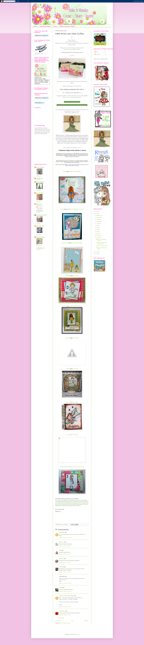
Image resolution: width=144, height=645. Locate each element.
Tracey (67, 368)
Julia (60, 550)
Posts (97, 51)
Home (35, 26)
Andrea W (61, 558)
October (98, 219)
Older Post (86, 620)
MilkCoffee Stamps (60, 135)
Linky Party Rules (45, 26)
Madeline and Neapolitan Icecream (75, 209)
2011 (96, 253)
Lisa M (64, 306)
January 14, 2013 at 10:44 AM (65, 537)
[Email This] (71, 524)
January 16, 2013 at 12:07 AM (65, 591)
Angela (60, 587)
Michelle (68, 275)
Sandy (62, 209)
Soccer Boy (75, 275)
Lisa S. (67, 434)
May (97, 229)
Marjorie (62, 466)
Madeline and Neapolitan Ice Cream (76, 466)
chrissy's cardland (40, 167)
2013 (96, 213)
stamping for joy (39, 178)
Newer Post (58, 620)
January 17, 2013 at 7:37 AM (65, 614)
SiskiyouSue (61, 532)
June (97, 227)
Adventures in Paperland (41, 215)
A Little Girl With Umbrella (75, 306)
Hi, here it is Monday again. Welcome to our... (101, 243)
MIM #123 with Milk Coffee (102, 245)
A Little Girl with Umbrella (75, 171)
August (98, 223)
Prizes (55, 26)
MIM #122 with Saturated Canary (101, 248)
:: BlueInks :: (62, 611)
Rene (64, 171)
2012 (96, 251)
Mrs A (63, 92)
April (97, 231)
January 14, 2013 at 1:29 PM (64, 545)
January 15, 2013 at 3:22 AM (65, 562)
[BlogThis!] (73, 524)
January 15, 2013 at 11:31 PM (65, 583)
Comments (98, 54)
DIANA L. (61, 542)
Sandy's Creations (40, 182)
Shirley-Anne (65, 242)
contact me (68, 97)
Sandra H (61, 566)
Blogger (77, 634)
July (97, 225)
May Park (72, 55)
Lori (81, 92)
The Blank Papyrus (40, 248)
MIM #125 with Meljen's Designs (101, 240)
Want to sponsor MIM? (67, 26)
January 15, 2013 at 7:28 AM (65, 572)
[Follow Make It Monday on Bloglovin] (41, 98)
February (98, 235)
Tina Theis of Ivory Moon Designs (66, 595)
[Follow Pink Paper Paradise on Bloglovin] (41, 36)
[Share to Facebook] (76, 524)
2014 (96, 211)
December (98, 215)
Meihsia (67, 402)
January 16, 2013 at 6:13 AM (65, 606)
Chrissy (67, 338)
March (97, 233)
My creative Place (40, 193)
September (98, 221)
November (98, 217)
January (98, 237)
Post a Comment (60, 617)
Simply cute (38, 204)
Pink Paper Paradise (40, 237)
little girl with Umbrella (76, 242)
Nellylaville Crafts (40, 226)
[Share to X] (74, 524)
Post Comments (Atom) (65, 623)
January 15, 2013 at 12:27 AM (65, 554)
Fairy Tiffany (75, 338)
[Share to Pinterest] (77, 524)
